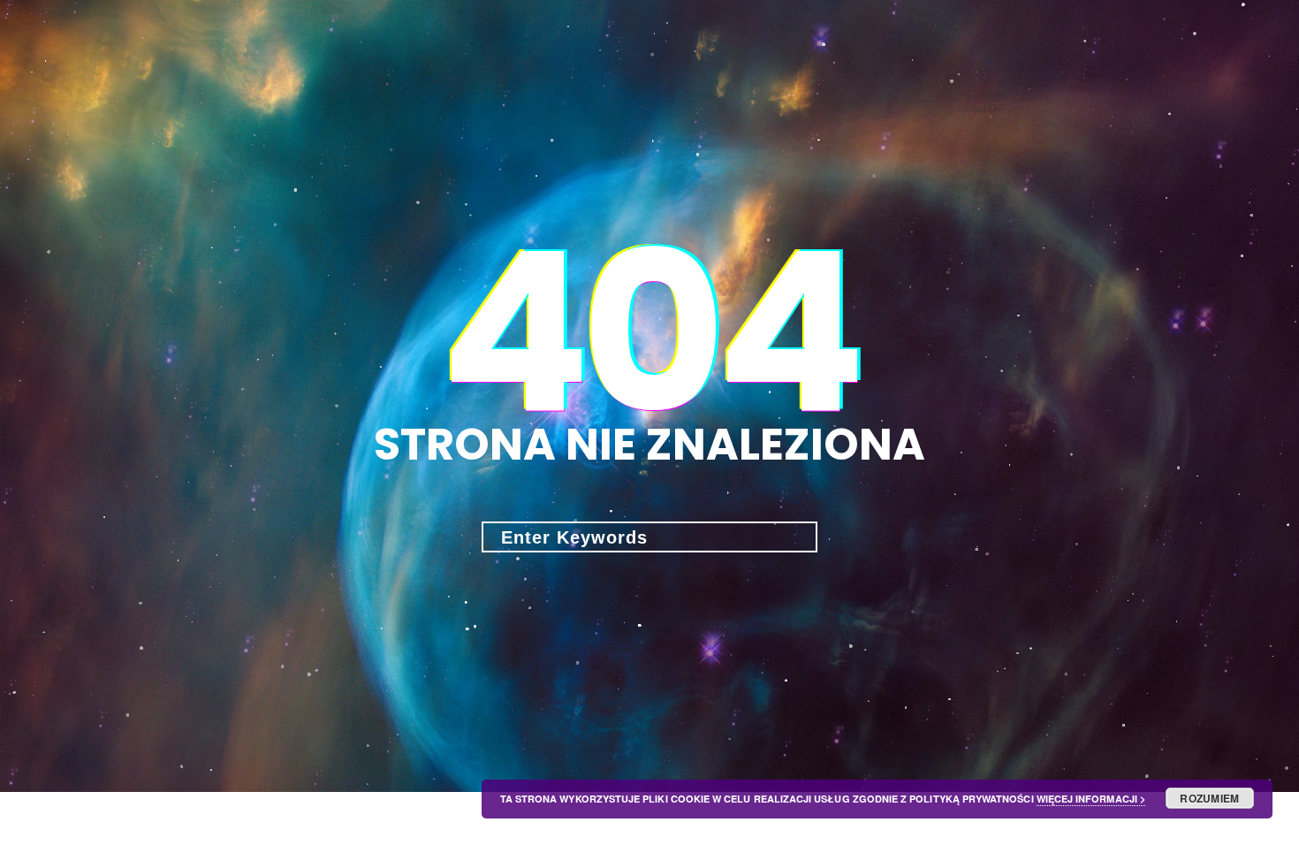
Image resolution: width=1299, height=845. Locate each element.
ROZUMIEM (1209, 798)
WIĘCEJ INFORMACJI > (1091, 798)
